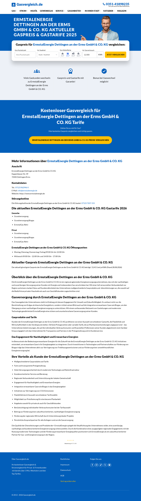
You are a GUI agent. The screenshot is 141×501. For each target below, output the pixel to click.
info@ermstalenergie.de (27, 190)
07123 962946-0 (22, 187)
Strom (23, 11)
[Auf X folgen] (105, 465)
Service (59, 11)
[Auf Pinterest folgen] (109, 465)
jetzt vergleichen (115, 55)
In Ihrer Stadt (92, 11)
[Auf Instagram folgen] (96, 465)
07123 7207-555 (88, 203)
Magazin (121, 11)
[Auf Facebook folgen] (92, 465)
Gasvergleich (29, 464)
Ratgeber (108, 11)
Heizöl (33, 11)
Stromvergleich (18, 467)
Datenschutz (65, 470)
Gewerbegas (46, 11)
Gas (13, 11)
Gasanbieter (74, 11)
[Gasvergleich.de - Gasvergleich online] (27, 5)
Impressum (64, 464)
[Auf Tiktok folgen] (101, 465)
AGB (62, 475)
